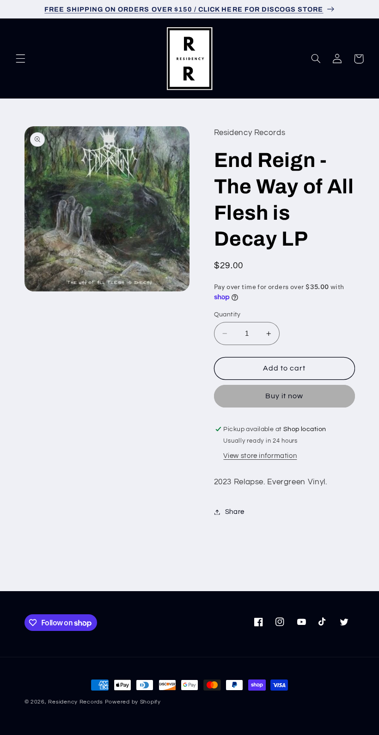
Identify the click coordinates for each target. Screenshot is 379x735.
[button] (20, 58)
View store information (260, 455)
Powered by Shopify (133, 701)
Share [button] (235, 511)
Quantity (227, 314)
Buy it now (284, 396)
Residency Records (75, 701)
